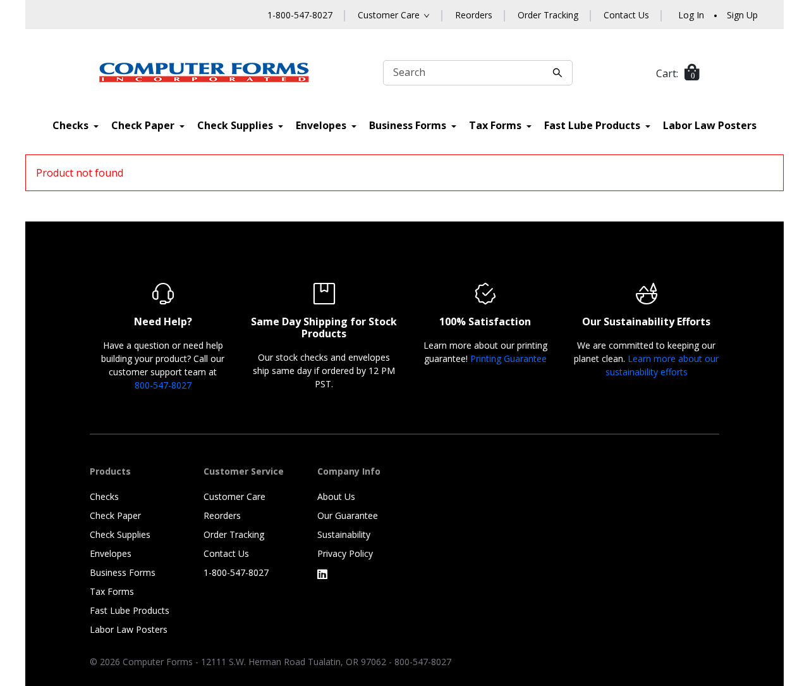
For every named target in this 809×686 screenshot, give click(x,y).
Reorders (473, 15)
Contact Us (626, 15)
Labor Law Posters (710, 125)
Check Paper (144, 125)
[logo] (204, 72)
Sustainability (343, 534)
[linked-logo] (322, 574)
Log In (691, 15)
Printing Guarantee (508, 358)
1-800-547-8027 (299, 15)
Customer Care (234, 496)
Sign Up (742, 15)
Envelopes (322, 125)
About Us (336, 496)
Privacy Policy (345, 553)
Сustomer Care (389, 15)
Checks (71, 125)
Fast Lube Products (593, 125)
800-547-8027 (163, 385)
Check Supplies (236, 125)
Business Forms (409, 125)
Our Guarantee (347, 515)
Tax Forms (496, 125)
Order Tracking (548, 15)
